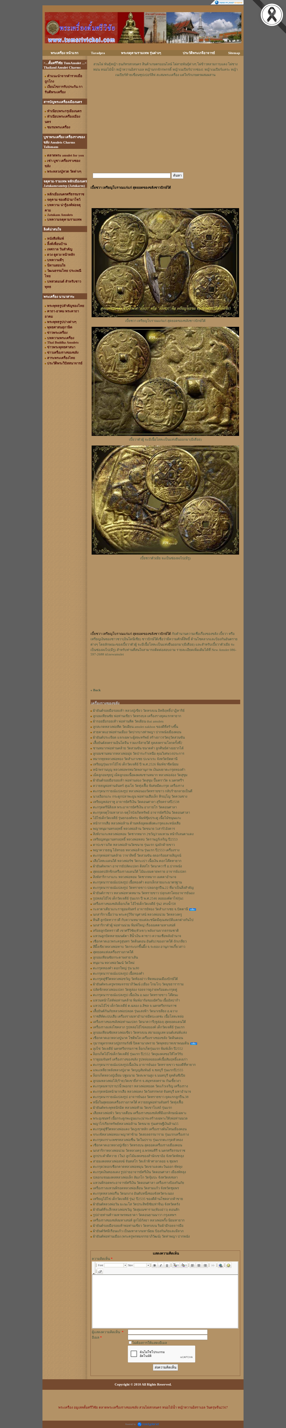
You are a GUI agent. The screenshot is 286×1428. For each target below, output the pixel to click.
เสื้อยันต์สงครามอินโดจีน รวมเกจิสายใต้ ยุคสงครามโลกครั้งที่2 (137, 743)
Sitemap (234, 53)
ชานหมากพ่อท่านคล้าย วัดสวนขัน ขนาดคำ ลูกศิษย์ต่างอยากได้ (138, 748)
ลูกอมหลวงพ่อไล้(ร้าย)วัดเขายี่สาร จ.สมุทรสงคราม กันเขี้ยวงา (137, 1081)
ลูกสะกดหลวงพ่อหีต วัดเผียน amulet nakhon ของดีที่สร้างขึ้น (135, 727)
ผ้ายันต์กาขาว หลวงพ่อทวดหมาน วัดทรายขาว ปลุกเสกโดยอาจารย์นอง (143, 893)
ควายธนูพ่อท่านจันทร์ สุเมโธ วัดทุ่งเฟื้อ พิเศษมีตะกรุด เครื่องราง (138, 786)
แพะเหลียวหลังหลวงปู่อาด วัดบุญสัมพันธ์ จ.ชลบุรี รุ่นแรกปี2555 (138, 1070)
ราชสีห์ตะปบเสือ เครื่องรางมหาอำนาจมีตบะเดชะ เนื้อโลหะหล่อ (138, 1016)
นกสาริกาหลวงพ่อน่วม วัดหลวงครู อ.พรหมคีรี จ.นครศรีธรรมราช (139, 1150)
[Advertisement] (165, 91)
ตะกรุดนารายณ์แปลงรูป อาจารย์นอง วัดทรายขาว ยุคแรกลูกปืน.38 (141, 1097)
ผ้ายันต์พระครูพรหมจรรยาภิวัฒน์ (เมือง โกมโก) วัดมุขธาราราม (138, 984)
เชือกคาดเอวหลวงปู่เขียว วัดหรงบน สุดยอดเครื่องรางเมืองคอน (137, 1145)
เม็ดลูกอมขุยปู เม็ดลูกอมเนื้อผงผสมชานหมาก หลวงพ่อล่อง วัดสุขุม (140, 775)
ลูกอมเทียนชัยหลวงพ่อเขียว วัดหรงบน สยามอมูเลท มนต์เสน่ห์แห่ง (140, 1032)
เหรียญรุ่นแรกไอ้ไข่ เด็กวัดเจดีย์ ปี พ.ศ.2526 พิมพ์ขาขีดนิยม (136, 764)
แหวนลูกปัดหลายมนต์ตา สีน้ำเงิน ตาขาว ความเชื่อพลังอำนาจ (137, 936)
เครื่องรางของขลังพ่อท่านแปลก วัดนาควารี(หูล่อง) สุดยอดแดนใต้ (139, 1022)
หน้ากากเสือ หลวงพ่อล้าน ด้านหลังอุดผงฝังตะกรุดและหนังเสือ (137, 823)
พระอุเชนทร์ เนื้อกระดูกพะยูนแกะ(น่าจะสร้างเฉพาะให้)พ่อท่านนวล (140, 1118)
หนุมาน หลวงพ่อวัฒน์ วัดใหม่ (114, 963)
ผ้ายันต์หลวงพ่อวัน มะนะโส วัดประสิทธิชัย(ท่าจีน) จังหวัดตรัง (136, 1204)
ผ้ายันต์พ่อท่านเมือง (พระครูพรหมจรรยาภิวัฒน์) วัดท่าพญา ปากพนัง (141, 1236)
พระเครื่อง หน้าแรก (64, 53)
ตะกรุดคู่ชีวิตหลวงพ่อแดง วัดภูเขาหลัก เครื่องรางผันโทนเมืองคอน (140, 1129)
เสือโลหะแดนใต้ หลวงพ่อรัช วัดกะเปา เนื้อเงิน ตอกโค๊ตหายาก (137, 861)
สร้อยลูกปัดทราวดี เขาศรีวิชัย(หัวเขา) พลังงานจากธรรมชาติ (136, 930)
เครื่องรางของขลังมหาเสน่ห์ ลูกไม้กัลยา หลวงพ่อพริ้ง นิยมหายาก (139, 1220)
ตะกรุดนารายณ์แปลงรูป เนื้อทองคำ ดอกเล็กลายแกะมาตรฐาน (137, 882)
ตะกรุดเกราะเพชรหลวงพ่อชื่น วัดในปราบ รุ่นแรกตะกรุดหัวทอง (138, 1140)
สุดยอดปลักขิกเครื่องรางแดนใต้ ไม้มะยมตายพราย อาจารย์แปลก (139, 871)
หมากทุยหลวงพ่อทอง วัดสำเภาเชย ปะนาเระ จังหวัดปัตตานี (135, 759)
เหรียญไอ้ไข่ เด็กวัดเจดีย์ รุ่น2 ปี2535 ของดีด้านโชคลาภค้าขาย (138, 1199)
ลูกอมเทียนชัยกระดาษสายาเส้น (115, 957)
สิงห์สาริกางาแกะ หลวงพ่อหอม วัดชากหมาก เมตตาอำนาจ (134, 877)
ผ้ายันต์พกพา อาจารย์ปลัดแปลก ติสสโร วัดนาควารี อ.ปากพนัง (137, 866)
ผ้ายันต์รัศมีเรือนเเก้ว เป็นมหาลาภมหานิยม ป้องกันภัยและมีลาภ (138, 1231)
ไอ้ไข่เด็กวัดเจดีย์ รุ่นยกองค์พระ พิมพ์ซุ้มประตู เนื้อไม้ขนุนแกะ (137, 818)
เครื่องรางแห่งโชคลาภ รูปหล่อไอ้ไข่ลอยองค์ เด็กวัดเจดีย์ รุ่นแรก (139, 1027)
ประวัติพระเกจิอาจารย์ (199, 53)
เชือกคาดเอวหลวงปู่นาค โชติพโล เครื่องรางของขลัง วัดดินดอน (138, 1038)
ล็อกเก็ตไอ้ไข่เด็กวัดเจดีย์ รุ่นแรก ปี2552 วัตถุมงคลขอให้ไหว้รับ (138, 1054)
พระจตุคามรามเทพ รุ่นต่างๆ (141, 53)
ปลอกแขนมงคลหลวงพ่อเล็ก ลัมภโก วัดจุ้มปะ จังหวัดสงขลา (135, 1177)
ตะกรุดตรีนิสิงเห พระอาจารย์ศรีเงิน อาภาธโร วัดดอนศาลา (135, 807)
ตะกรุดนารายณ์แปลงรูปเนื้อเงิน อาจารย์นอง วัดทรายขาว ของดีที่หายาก (144, 1065)
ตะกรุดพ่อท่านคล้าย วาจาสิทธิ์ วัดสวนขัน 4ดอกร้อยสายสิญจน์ (137, 855)
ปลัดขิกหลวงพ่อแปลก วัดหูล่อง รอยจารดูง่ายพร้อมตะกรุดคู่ (135, 989)
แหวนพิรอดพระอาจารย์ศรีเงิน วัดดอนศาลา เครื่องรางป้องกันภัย (138, 1183)
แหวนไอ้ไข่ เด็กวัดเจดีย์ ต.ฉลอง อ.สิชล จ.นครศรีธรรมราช (135, 1006)
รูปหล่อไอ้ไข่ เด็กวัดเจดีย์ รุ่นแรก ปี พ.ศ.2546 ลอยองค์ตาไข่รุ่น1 (138, 898)
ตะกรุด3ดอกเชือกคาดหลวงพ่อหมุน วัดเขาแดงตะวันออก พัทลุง (137, 1166)
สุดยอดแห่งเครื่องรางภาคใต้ (113, 952)
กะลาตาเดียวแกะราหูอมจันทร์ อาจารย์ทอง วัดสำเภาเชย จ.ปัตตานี (140, 909)
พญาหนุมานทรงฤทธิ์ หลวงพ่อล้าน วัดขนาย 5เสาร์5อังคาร (134, 828)
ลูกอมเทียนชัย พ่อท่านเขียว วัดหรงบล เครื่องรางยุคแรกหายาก (137, 716)
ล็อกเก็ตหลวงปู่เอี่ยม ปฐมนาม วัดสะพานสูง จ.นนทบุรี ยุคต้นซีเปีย (139, 1075)
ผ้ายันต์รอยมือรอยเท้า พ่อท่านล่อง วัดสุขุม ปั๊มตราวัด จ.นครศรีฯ (138, 780)
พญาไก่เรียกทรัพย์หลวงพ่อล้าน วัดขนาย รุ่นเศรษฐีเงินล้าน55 (136, 1124)
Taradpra (98, 53)
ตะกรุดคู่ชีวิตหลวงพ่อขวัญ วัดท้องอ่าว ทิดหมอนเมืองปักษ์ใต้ (135, 979)
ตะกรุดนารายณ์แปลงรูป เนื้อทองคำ (118, 973)
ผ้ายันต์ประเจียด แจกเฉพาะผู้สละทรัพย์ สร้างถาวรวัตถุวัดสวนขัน (139, 737)
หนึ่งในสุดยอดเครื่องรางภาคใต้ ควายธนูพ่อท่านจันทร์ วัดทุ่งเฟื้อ (138, 1102)
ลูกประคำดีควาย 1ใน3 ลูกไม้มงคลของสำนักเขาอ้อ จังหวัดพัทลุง (138, 1156)
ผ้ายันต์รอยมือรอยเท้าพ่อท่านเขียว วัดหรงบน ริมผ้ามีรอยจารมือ (138, 1225)
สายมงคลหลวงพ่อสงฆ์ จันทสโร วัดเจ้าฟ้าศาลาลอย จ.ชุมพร (135, 1161)
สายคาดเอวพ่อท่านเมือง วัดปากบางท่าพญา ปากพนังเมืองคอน (137, 732)
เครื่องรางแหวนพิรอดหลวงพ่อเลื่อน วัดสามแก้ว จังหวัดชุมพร (136, 1188)
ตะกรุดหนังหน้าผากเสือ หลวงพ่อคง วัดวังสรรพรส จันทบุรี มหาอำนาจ (142, 1091)
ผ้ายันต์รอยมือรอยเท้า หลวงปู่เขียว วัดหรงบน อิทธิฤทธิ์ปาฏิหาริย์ (139, 710)
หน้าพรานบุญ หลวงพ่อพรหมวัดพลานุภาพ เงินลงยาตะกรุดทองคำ (139, 769)
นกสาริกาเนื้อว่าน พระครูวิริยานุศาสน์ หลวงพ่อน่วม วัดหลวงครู (137, 914)
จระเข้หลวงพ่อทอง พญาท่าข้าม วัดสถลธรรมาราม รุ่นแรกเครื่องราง (141, 1134)
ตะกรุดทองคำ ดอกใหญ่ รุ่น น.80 (116, 968)
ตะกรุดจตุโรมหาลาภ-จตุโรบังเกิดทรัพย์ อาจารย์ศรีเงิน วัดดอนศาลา (141, 812)
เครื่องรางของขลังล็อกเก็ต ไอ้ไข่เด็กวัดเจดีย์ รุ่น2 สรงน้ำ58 (134, 904)
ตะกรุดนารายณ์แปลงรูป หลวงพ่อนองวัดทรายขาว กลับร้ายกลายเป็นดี (142, 791)
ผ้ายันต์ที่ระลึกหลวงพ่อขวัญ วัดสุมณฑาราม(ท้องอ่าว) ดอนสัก (136, 1209)
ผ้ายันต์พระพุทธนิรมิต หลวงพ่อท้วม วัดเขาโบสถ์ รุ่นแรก (132, 1107)
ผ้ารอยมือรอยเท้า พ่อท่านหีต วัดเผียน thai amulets (128, 721)
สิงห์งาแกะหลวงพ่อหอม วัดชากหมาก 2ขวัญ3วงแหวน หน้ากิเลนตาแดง (143, 834)
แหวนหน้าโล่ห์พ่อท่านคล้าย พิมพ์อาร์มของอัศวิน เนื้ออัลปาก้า (136, 1000)
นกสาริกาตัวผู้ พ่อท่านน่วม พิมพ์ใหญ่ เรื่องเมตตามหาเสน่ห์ (134, 925)
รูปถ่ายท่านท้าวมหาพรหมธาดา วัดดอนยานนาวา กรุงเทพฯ (134, 1215)
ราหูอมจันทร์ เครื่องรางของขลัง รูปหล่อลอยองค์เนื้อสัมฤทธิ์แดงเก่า (140, 1059)
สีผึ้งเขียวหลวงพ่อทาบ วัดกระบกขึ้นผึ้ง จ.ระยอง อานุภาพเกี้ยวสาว (139, 946)
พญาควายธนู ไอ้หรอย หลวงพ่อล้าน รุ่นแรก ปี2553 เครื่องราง (136, 850)
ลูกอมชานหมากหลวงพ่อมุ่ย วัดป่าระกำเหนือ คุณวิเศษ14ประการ (138, 753)
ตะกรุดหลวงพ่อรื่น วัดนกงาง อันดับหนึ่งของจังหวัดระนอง (133, 1193)
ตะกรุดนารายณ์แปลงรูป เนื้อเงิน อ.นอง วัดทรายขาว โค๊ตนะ (135, 995)
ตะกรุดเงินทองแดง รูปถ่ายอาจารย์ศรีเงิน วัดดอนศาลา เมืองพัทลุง (139, 1172)
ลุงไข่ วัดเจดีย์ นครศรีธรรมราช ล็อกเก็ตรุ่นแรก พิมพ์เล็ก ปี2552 (138, 1048)
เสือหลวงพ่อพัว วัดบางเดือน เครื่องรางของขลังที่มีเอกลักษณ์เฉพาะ (140, 1113)
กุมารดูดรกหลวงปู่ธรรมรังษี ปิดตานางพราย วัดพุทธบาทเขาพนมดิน (141, 1043)
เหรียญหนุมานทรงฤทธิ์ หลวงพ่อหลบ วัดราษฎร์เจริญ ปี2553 (135, 839)
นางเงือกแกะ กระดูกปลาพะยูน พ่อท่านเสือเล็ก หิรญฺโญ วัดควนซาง (140, 796)
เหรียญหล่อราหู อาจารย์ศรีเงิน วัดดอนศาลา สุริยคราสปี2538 (136, 802)
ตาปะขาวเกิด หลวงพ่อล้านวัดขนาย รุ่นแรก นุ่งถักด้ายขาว (134, 845)
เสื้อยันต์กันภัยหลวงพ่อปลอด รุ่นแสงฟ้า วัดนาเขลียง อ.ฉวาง (135, 1011)
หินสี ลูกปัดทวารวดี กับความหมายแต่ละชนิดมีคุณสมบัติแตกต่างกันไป (143, 920)
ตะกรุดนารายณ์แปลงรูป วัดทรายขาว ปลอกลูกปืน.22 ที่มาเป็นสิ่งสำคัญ (143, 887)
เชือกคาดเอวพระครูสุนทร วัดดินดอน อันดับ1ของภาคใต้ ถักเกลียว (140, 941)
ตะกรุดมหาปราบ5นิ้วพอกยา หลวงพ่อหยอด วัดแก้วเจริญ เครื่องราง (140, 1086)
